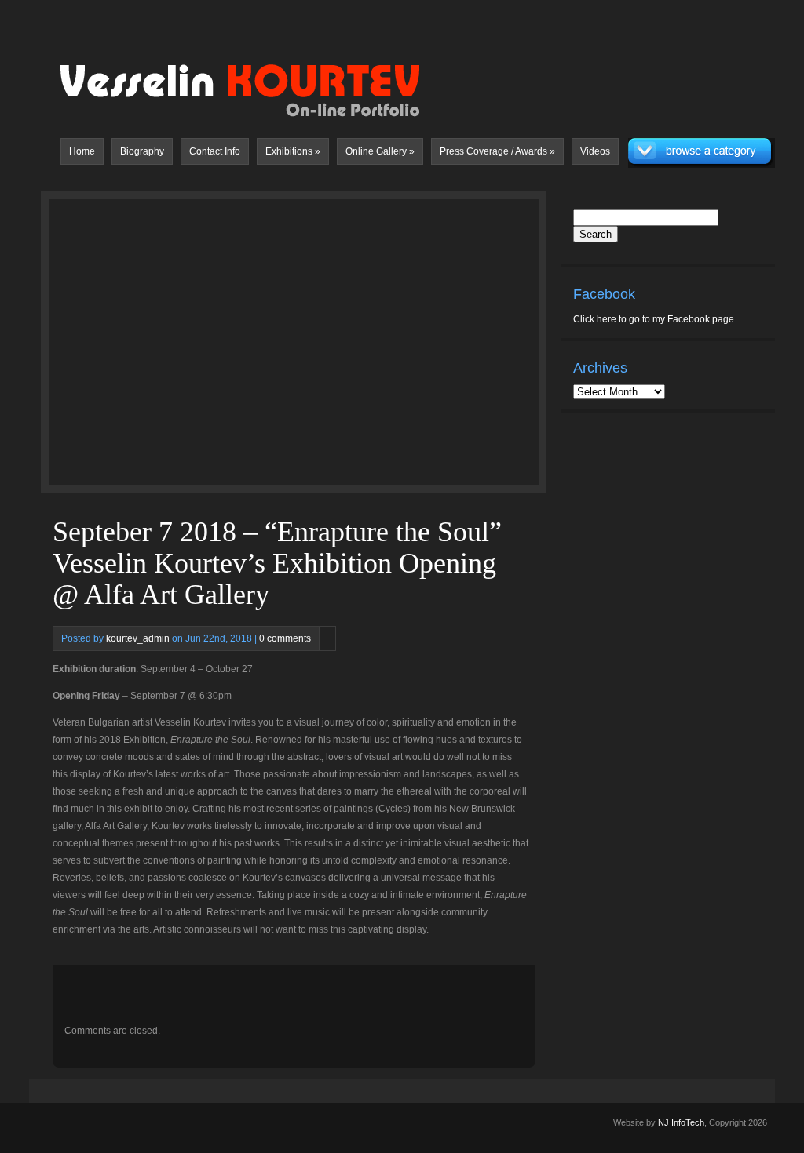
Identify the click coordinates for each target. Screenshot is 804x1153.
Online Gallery (380, 151)
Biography (142, 151)
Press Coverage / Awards (497, 151)
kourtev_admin (138, 638)
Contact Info (214, 151)
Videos (595, 151)
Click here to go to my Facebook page (653, 319)
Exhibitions (292, 151)
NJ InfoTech (681, 1122)
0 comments (285, 638)
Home (82, 151)
